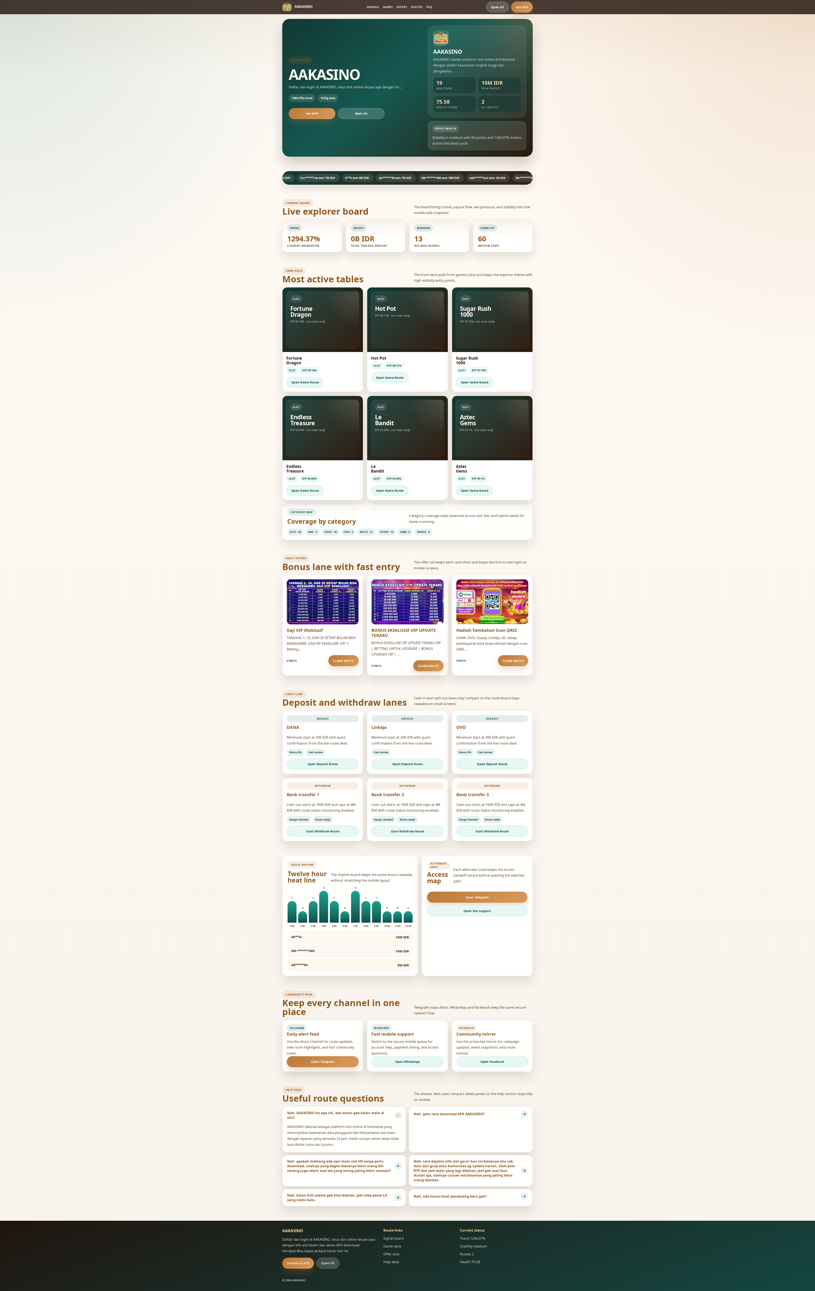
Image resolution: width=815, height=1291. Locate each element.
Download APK (298, 1263)
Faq (429, 7)
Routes (416, 7)
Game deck (392, 1246)
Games (388, 7)
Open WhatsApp (407, 1062)
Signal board (393, 1238)
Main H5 (361, 113)
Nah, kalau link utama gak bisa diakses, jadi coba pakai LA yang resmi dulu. (337, 1197)
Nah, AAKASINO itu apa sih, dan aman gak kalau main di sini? (335, 1115)
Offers (401, 7)
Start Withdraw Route (322, 831)
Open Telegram (477, 897)
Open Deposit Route (323, 764)
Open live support (477, 911)
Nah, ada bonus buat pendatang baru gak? (450, 1196)
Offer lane (391, 1254)
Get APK (522, 7)
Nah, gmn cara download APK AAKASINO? (449, 1114)
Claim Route (343, 661)
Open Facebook (492, 1062)
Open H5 (497, 7)
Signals (373, 7)
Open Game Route (305, 382)
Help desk (391, 1262)
